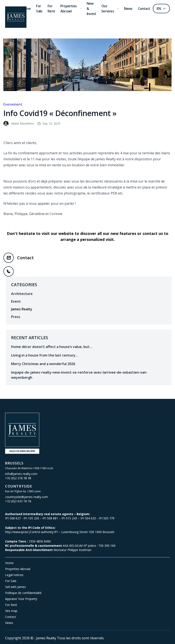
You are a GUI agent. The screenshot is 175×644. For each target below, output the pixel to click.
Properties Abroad (17, 569)
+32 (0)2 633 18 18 (18, 501)
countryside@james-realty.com (26, 497)
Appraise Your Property (21, 599)
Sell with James (15, 587)
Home (9, 563)
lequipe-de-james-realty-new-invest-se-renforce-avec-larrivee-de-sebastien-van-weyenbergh (79, 375)
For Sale (10, 581)
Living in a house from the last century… (44, 355)
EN (159, 8)
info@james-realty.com (21, 474)
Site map (11, 611)
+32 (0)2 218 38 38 (18, 478)
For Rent (11, 605)
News (9, 623)
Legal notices (14, 575)
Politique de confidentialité (23, 593)
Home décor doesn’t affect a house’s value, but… (51, 346)
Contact (25, 258)
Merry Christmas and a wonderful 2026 (43, 363)
